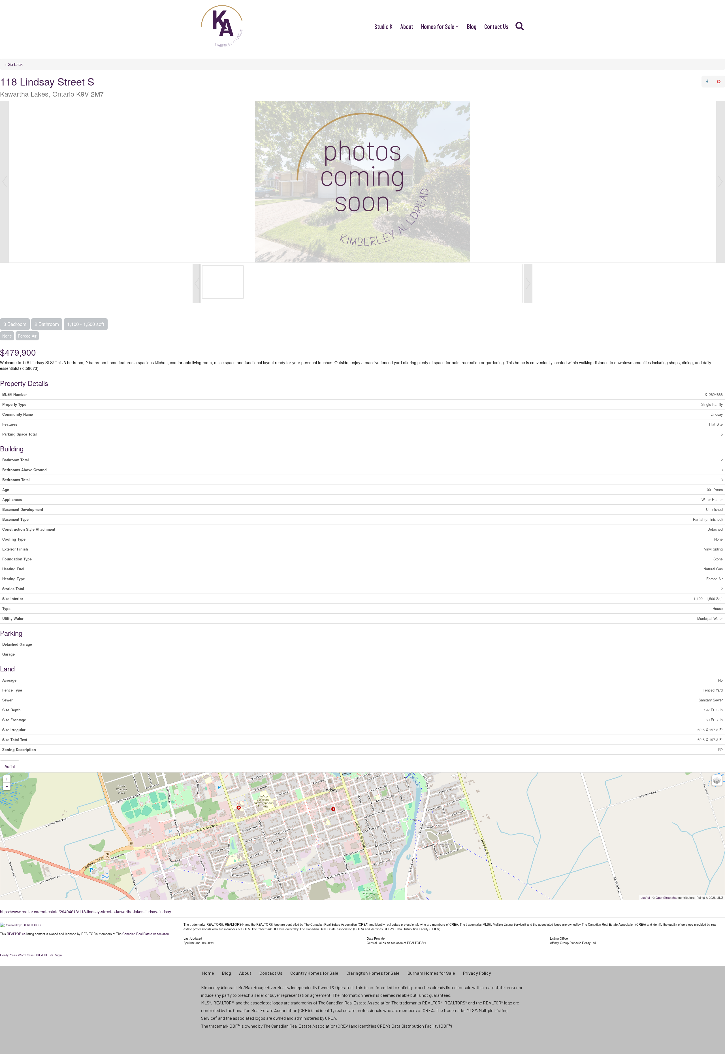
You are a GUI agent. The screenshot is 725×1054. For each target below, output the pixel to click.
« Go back (13, 64)
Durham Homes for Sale (431, 973)
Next (720, 182)
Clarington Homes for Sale (373, 973)
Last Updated (193, 938)
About (406, 26)
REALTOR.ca (16, 933)
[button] (457, 26)
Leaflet (645, 897)
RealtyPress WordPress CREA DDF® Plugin (31, 955)
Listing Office (559, 938)
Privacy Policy (477, 973)
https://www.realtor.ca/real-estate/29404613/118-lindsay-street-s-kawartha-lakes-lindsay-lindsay (85, 911)
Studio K (383, 26)
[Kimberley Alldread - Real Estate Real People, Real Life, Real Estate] (222, 26)
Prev (4, 182)
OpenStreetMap (666, 897)
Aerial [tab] (10, 766)
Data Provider (376, 938)
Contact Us (496, 26)
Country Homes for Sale (314, 973)
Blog (471, 26)
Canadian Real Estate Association (145, 933)
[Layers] (717, 780)
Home (208, 973)
